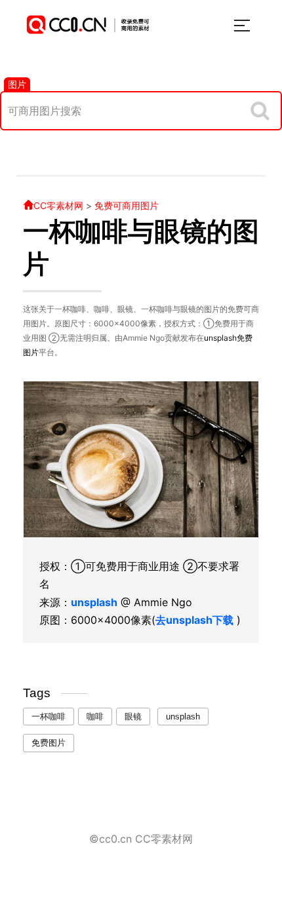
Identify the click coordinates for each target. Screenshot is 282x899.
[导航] (242, 25)
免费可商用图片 (126, 205)
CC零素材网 (58, 205)
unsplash (220, 338)
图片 (17, 84)
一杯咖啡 (48, 716)
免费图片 (48, 743)
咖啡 (95, 716)
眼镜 (133, 716)
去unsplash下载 (194, 619)
